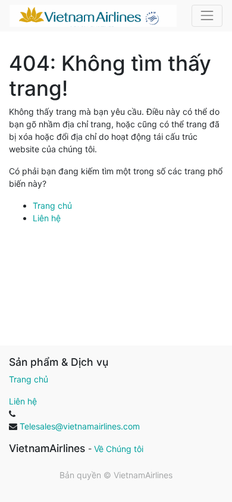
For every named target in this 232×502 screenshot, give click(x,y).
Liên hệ (47, 218)
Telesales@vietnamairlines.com (80, 426)
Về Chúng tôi (118, 449)
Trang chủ (52, 205)
